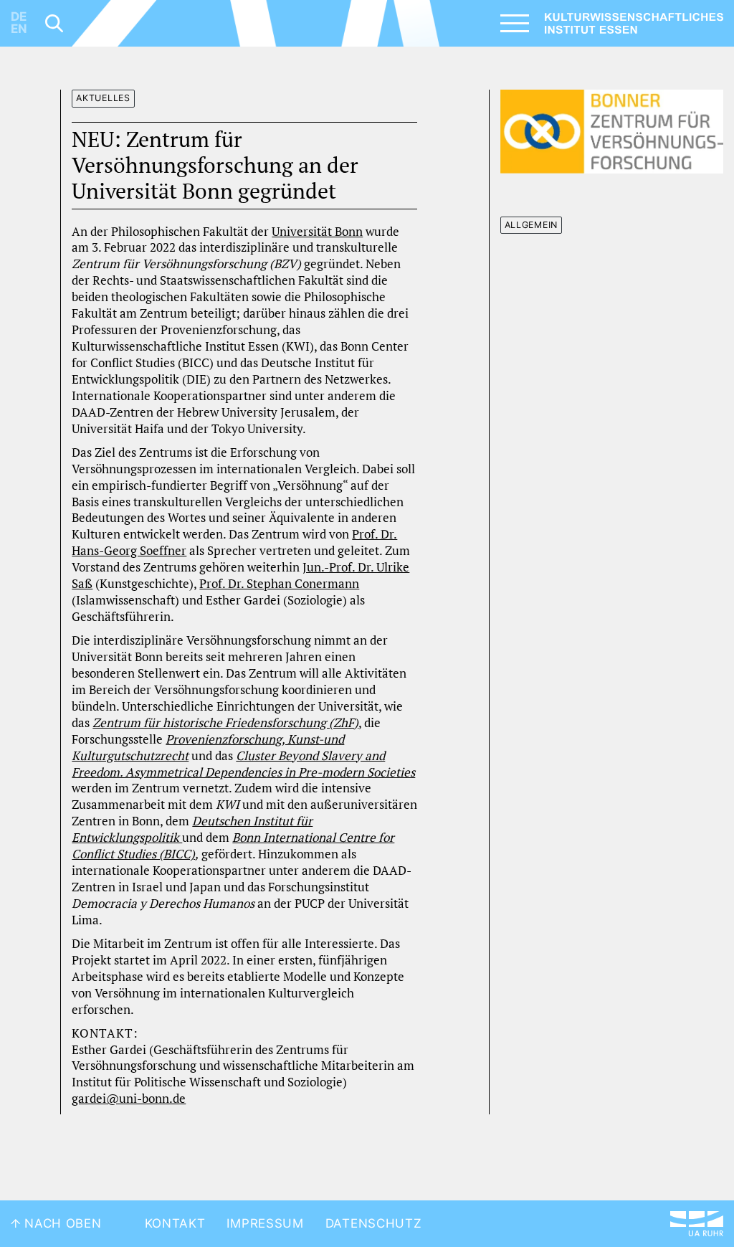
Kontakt (175, 1223)
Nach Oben (61, 1223)
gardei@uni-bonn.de (129, 1098)
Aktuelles (103, 98)
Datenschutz (373, 1223)
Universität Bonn (317, 232)
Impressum (265, 1223)
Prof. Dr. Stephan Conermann (279, 584)
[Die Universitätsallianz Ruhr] (696, 1223)
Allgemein (531, 224)
